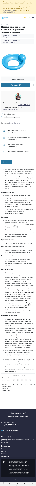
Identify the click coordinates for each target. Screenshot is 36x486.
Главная (3, 24)
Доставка (4, 451)
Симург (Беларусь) (14, 123)
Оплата (3, 449)
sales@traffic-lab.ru (9, 12)
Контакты (4, 453)
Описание (6, 162)
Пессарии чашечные (9, 42)
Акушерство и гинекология (11, 35)
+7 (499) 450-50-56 (24, 105)
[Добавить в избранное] (33, 85)
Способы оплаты (9, 114)
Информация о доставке (12, 117)
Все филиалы (5, 442)
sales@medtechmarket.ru (10, 109)
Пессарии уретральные (10, 37)
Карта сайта (5, 456)
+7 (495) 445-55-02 (9, 10)
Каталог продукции (12, 24)
